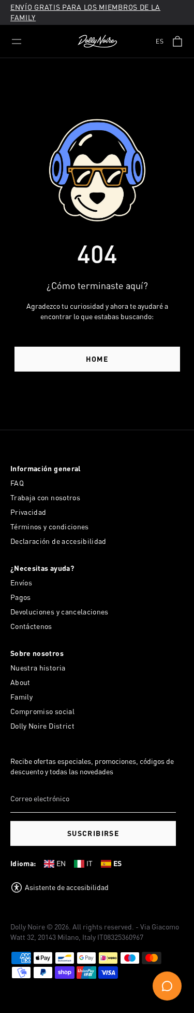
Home (97, 358)
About (20, 682)
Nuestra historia (38, 667)
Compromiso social (42, 711)
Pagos (20, 597)
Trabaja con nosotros (45, 497)
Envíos (21, 582)
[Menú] (16, 41)
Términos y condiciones (49, 526)
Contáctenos (31, 626)
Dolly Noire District (42, 725)
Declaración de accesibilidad (58, 541)
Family (21, 696)
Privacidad (28, 512)
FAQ (17, 482)
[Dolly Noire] (97, 41)
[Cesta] (177, 41)
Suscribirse (93, 833)
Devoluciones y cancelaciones (59, 611)
